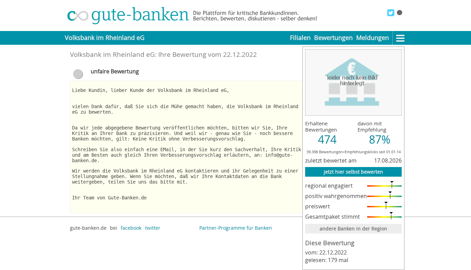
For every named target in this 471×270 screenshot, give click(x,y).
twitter (152, 228)
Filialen (300, 38)
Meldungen (372, 38)
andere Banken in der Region (353, 228)
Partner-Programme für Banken (235, 228)
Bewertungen (333, 38)
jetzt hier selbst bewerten (353, 171)
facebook (131, 228)
